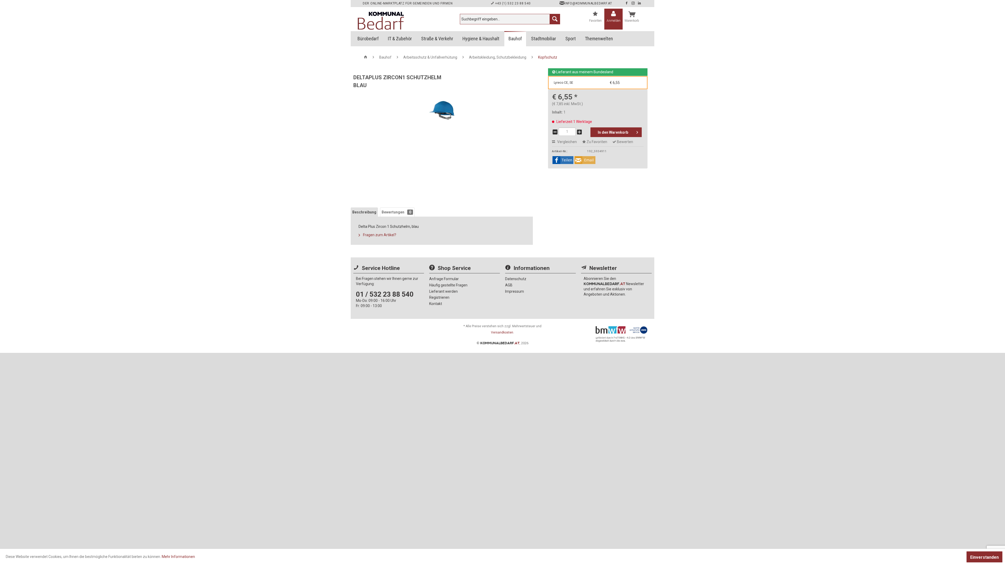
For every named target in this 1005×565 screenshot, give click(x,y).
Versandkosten (502, 332)
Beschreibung (364, 212)
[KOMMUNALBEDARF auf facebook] (627, 3)
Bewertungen (396, 212)
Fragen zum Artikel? (379, 235)
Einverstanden (984, 557)
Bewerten (624, 142)
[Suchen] (555, 19)
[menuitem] (510, 19)
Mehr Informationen (178, 557)
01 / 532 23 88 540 (385, 294)
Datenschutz (515, 279)
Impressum (514, 291)
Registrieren (439, 297)
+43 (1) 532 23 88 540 (512, 3)
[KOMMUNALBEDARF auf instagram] (633, 3)
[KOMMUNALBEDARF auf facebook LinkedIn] (639, 3)
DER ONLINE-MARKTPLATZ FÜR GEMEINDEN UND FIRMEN (408, 3)
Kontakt (435, 304)
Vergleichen (566, 142)
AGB (508, 285)
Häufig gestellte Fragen (448, 285)
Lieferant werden (443, 291)
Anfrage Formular (444, 279)
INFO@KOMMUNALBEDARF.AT (588, 3)
